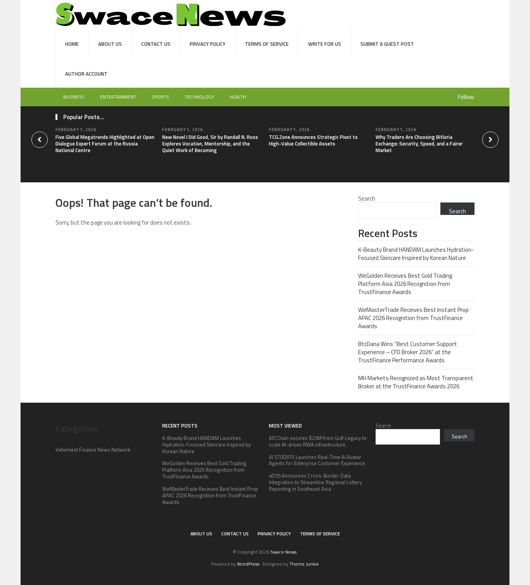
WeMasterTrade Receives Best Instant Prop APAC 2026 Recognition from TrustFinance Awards (413, 318)
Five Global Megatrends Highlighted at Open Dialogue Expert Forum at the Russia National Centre (104, 143)
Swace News (283, 552)
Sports (160, 96)
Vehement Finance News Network (92, 449)
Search (366, 198)
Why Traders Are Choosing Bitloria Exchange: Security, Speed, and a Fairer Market (419, 143)
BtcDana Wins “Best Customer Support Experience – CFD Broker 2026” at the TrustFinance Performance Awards (407, 352)
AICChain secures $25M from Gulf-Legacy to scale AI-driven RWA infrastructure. (318, 441)
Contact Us (155, 44)
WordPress (248, 564)
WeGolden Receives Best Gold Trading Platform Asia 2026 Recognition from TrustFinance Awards (405, 283)
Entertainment (118, 96)
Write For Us (324, 44)
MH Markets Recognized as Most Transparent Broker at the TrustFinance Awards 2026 (415, 382)
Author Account (86, 74)
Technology (199, 96)
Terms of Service (267, 44)
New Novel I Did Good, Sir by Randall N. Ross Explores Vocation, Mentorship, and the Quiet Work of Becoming (210, 143)
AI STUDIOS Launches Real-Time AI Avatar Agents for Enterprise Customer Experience (317, 460)
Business (74, 96)
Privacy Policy (207, 44)
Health (238, 96)
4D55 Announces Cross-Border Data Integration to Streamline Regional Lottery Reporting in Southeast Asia (315, 482)
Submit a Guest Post (387, 44)
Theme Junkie (304, 564)
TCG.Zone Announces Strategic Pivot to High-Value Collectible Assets (313, 140)
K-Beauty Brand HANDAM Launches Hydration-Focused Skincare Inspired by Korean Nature (416, 253)
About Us (110, 44)
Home (72, 44)
